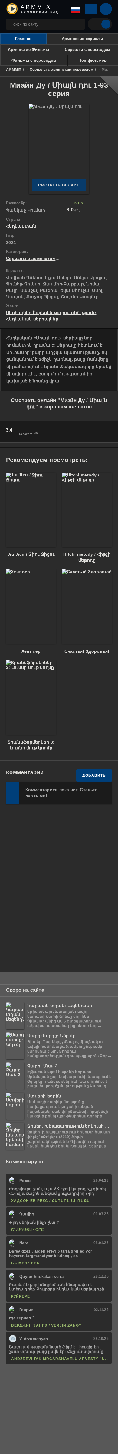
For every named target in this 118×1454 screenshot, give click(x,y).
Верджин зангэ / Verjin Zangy (46, 1325)
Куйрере (20, 1296)
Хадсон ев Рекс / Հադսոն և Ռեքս (50, 1201)
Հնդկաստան (21, 226)
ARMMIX (13, 69)
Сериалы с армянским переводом (61, 69)
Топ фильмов (93, 60)
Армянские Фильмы (28, 49)
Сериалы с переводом (87, 49)
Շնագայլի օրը (27, 1230)
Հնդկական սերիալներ (32, 319)
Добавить (94, 775)
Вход (91, 9)
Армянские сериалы (82, 38)
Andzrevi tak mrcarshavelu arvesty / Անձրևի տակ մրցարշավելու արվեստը (60, 1359)
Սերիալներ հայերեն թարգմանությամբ (51, 312)
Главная (23, 38)
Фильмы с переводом (33, 60)
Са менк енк (25, 1263)
